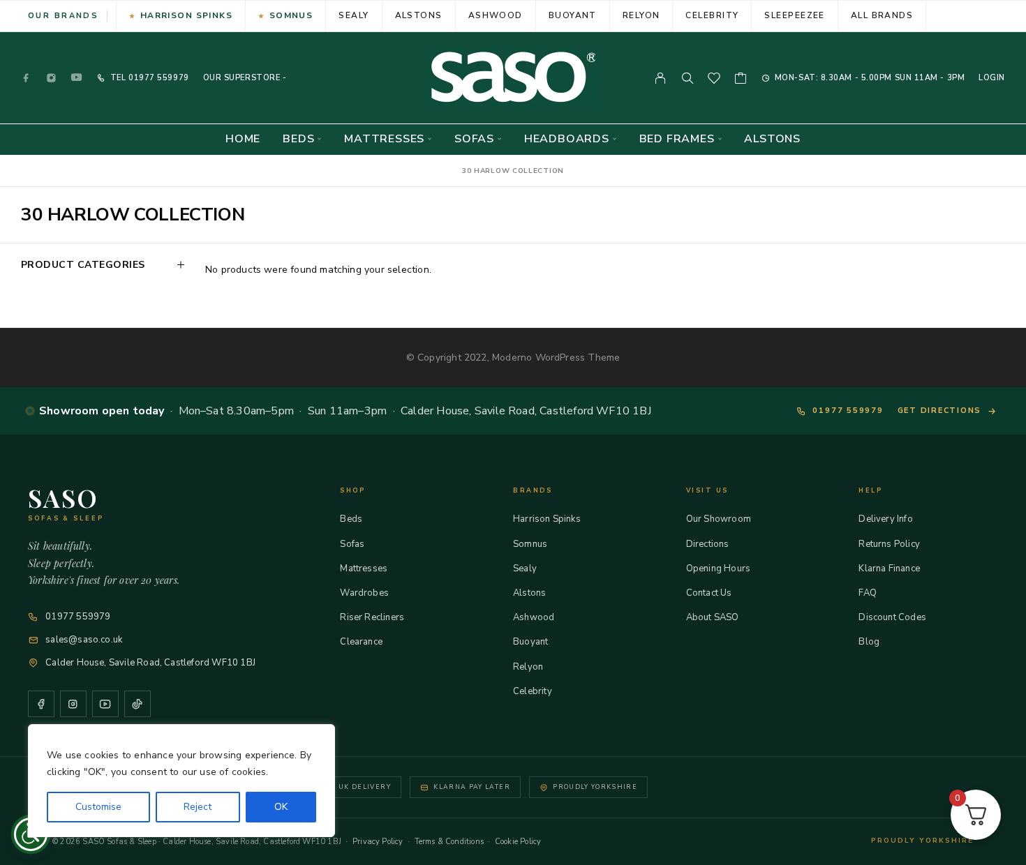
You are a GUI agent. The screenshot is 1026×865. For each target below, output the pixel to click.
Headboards (566, 139)
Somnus (291, 15)
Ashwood (495, 15)
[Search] (687, 78)
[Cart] (741, 80)
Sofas (474, 139)
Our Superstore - (245, 78)
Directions (707, 544)
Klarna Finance (889, 568)
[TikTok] (137, 704)
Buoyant (573, 15)
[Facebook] (26, 78)
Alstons (419, 15)
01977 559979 (157, 78)
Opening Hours (718, 568)
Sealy (354, 15)
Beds (298, 139)
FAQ (867, 593)
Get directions (940, 410)
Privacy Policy (377, 841)
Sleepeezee (794, 15)
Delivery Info (885, 519)
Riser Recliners (372, 617)
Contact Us (709, 593)
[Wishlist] (714, 80)
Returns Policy (889, 544)
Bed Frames (677, 139)
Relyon (641, 15)
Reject (197, 806)
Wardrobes (364, 593)
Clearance (361, 641)
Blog (868, 641)
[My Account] (660, 78)
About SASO (712, 617)
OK (281, 806)
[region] (181, 780)
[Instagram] (51, 78)
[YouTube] (76, 78)
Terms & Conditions (449, 841)
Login (992, 78)
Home (242, 139)
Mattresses (384, 139)
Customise (98, 806)
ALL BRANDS (882, 15)
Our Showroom (718, 519)
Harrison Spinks (186, 15)
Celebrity (711, 15)
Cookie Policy (518, 841)
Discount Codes (892, 617)
